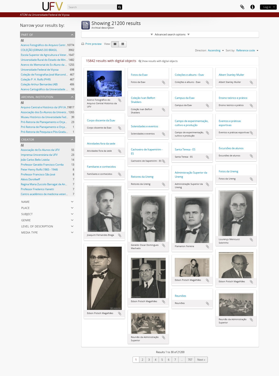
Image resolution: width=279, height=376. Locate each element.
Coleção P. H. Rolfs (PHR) (36, 79)
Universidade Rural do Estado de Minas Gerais (48, 60)
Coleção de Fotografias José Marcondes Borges (49, 74)
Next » (201, 359)
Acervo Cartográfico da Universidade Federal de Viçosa (54, 89)
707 (190, 359)
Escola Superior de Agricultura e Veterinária (47, 55)
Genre (26, 219)
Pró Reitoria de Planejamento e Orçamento (47, 127)
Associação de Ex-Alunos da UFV (40, 150)
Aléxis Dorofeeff (30, 179)
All (22, 40)
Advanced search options (170, 34)
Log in (267, 7)
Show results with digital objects (159, 61)
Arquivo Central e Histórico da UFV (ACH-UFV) (48, 107)
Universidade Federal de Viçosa (39, 69)
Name (25, 201)
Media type (29, 232)
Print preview (93, 44)
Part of (27, 34)
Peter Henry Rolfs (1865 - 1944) (39, 169)
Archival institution (37, 96)
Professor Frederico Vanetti (37, 189)
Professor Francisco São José (38, 174)
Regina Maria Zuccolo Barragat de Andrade (46, 184)
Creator (27, 139)
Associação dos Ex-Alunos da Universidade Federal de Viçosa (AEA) (61, 112)
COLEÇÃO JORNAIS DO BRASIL (39, 50)
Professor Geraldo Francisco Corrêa (42, 164)
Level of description (37, 226)
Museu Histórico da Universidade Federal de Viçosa (52, 117)
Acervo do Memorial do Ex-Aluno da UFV (45, 65)
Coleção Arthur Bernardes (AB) (39, 84)
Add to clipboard (120, 100)
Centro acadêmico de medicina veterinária (46, 194)
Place (25, 207)
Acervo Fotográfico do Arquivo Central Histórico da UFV (54, 45)
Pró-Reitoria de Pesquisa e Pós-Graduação (46, 132)
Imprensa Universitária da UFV (39, 155)
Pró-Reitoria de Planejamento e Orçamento (47, 122)
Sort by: (230, 50)
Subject (27, 213)
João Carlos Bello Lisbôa (35, 159)
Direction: (201, 50)
